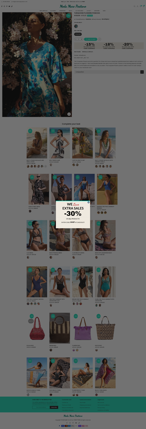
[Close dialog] (89, 202)
